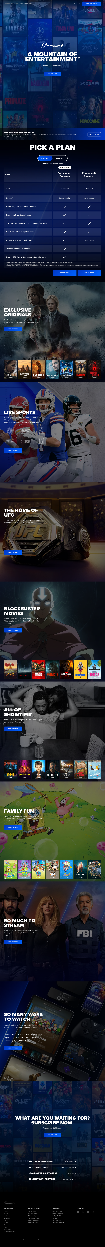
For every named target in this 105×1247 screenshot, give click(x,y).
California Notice (33, 1222)
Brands (6, 1225)
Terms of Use (32, 1211)
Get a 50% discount (68, 1167)
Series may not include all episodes (22, 267)
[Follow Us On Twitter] (83, 1212)
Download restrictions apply (90, 265)
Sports (6, 1222)
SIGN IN (77, 4)
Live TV (6, 1220)
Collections (7, 1218)
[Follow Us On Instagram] (93, 1212)
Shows (6, 1213)
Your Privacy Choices (34, 1218)
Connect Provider (68, 1179)
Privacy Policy (32, 1216)
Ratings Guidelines (57, 1216)
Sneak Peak (7, 1229)
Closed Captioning (57, 1213)
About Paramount (57, 1220)
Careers (54, 1218)
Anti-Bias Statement (58, 1222)
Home (5, 1211)
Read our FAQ (69, 1161)
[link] (91, 4)
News (5, 1227)
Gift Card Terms (32, 1213)
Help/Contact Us (57, 1211)
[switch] (52, 158)
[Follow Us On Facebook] (78, 1212)
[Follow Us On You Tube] (88, 1212)
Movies (6, 1216)
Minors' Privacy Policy (34, 1220)
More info (71, 1173)
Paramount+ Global (9, 1231)
